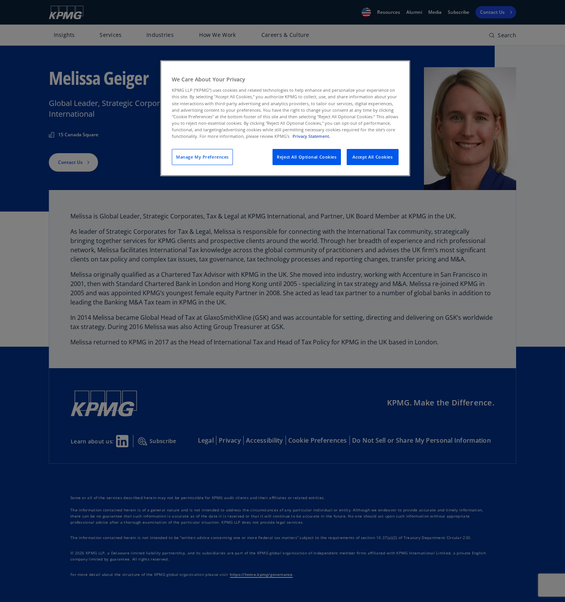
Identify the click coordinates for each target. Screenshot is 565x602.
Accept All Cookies (372, 157)
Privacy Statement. (311, 136)
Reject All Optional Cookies (306, 157)
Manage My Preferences (202, 157)
